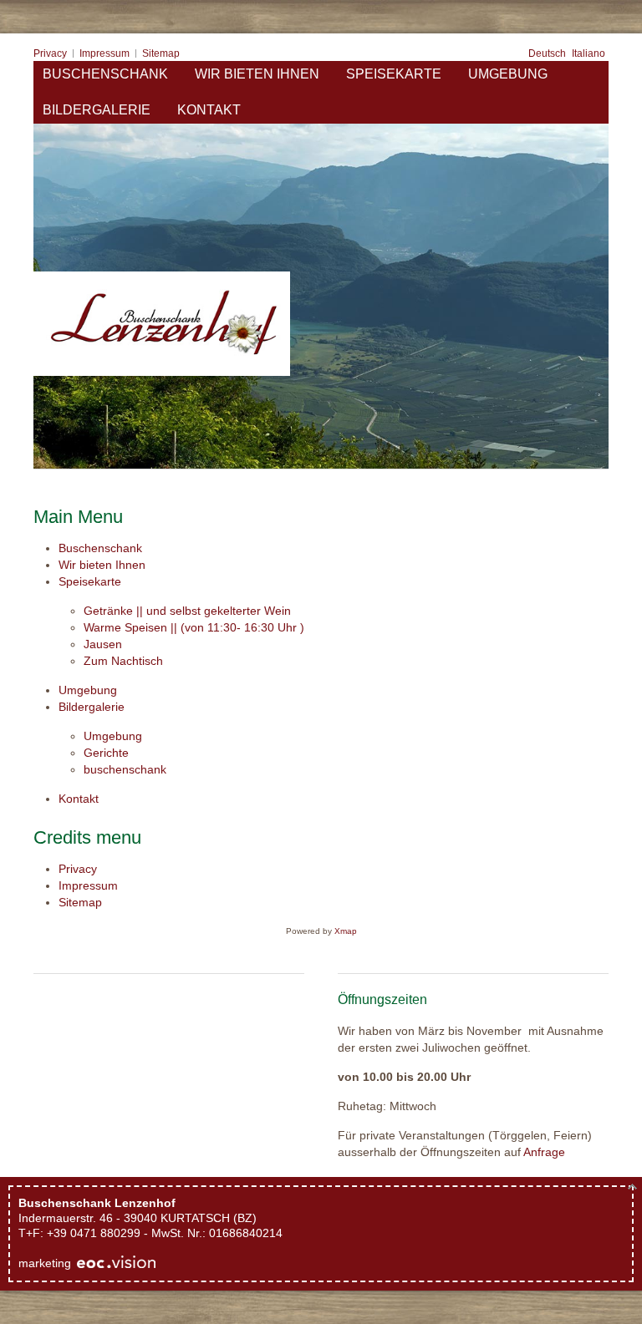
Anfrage (544, 1152)
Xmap (345, 931)
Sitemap (80, 902)
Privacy (78, 868)
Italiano (588, 53)
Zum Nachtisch (123, 660)
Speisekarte (90, 581)
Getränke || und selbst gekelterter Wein (187, 610)
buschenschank (125, 769)
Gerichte (106, 752)
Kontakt (79, 798)
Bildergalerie (92, 706)
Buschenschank (100, 548)
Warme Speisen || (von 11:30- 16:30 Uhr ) (194, 627)
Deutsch (548, 53)
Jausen (103, 644)
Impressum (88, 885)
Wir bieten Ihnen (102, 564)
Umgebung (88, 690)
